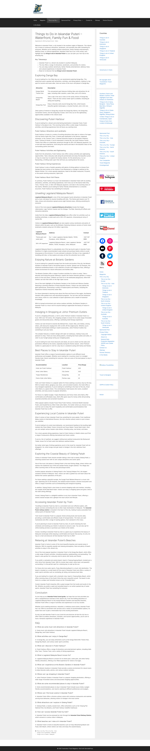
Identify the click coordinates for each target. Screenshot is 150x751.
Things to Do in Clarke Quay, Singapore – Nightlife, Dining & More (107, 112)
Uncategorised (104, 165)
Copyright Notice (106, 334)
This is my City (52, 20)
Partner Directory (108, 20)
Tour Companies (105, 160)
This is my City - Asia (51, 731)
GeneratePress (89, 748)
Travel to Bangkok (105, 375)
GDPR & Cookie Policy (106, 385)
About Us (104, 337)
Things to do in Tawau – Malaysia (45, 734)
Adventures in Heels (106, 70)
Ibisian (102, 394)
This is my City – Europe (107, 145)
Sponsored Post (65, 20)
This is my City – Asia (106, 138)
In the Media (37, 25)
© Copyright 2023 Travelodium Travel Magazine (106, 82)
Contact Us (89, 20)
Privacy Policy (77, 20)
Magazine (42, 20)
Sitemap (97, 20)
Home (35, 20)
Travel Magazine (105, 163)
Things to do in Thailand (107, 51)
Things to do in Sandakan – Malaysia (46, 732)
